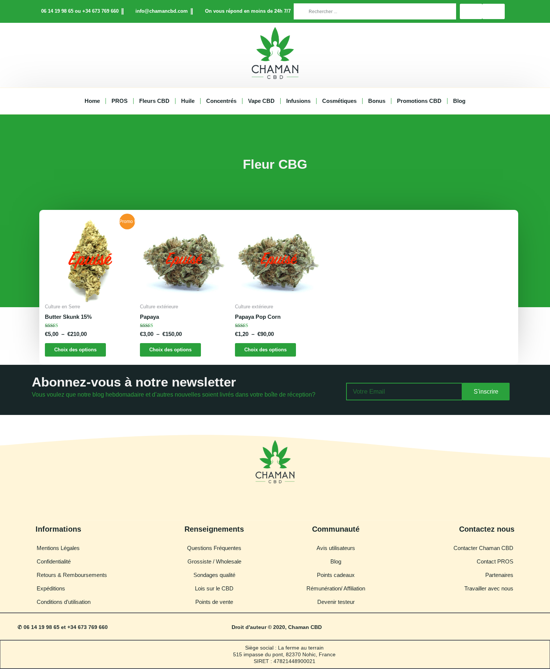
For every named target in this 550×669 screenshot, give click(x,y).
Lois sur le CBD (214, 588)
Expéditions (51, 588)
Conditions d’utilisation (64, 602)
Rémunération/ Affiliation (335, 588)
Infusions (298, 101)
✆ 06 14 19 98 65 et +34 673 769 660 (63, 627)
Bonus (376, 101)
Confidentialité (54, 561)
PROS (119, 101)
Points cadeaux (336, 575)
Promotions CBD (419, 101)
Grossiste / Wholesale (214, 561)
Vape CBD (261, 101)
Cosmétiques (339, 101)
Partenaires (499, 575)
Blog (459, 101)
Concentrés (221, 101)
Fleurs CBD (154, 101)
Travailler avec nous (488, 588)
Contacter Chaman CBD (483, 548)
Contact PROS (495, 561)
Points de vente (214, 602)
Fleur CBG (275, 164)
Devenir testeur (336, 602)
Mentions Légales (58, 548)
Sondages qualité (214, 575)
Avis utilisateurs (336, 548)
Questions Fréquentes (214, 548)
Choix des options (75, 349)
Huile (188, 101)
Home (92, 101)
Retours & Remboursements (72, 575)
